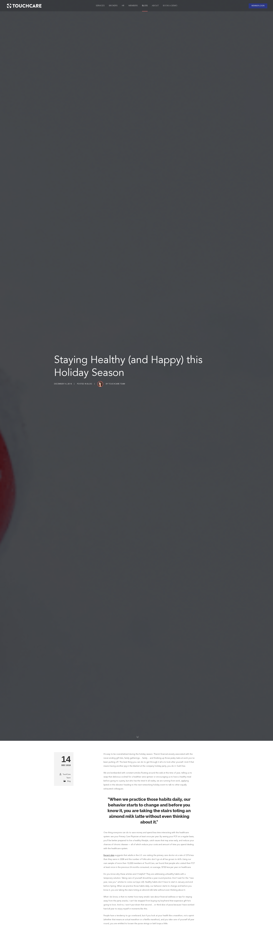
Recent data (109, 855)
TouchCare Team (116, 384)
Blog (89, 384)
